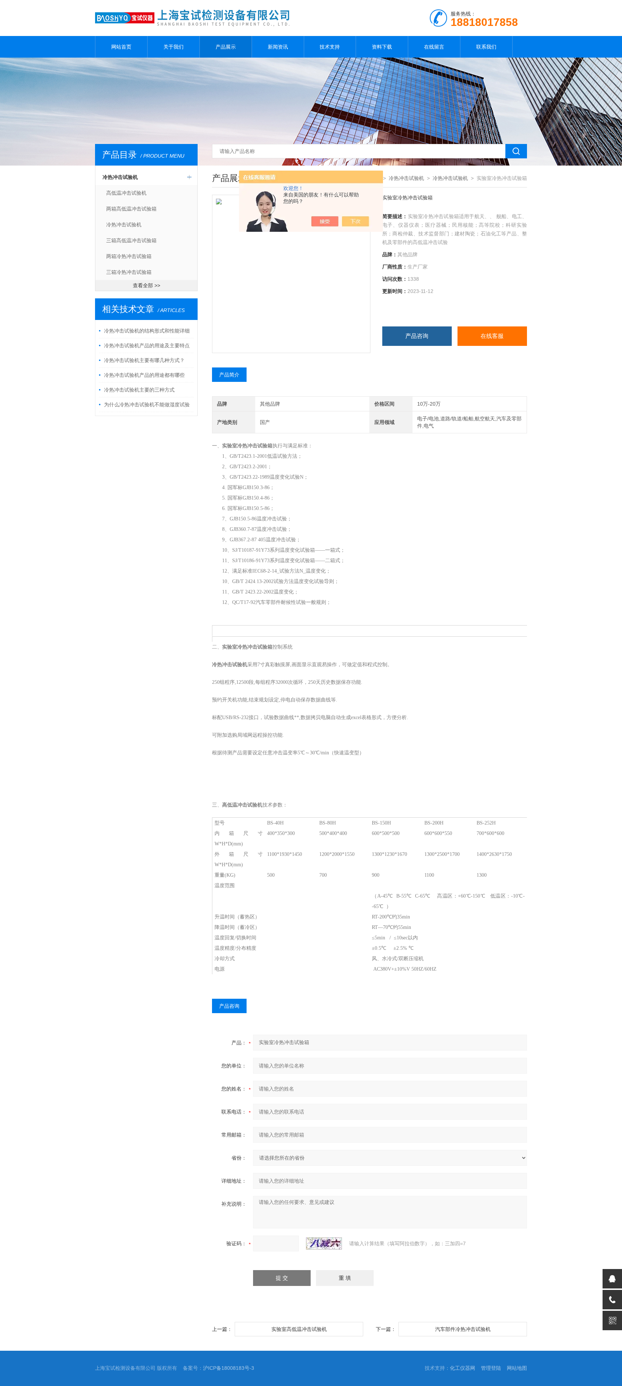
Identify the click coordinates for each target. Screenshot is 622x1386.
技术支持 (330, 47)
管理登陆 (491, 1368)
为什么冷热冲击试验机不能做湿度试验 (147, 404)
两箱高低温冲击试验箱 (131, 209)
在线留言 (434, 47)
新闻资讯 (278, 47)
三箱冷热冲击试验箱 (129, 272)
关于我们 (173, 47)
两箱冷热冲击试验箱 (129, 256)
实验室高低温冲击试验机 (299, 1329)
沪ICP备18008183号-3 (228, 1368)
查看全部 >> (146, 285)
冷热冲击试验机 (120, 177)
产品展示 (226, 47)
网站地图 (517, 1368)
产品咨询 (416, 336)
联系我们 (486, 47)
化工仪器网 (462, 1368)
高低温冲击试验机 (126, 193)
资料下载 (382, 47)
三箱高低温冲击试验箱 (131, 240)
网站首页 (121, 47)
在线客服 (492, 336)
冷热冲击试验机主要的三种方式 (139, 390)
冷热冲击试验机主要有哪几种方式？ (144, 360)
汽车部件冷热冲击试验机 (463, 1329)
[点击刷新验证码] (324, 1243)
